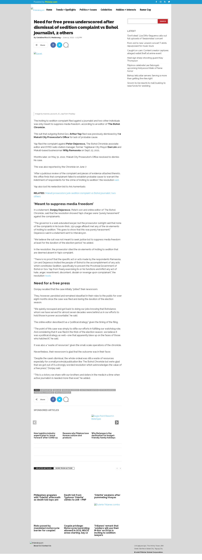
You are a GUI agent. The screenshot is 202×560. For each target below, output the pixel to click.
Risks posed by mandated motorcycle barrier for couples (47, 528)
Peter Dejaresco (107, 390)
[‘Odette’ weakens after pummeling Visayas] (108, 482)
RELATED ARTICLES (43, 468)
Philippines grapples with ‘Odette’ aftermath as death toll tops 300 (47, 497)
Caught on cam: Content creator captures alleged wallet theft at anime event (147, 52)
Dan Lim (57, 390)
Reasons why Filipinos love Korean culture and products (76, 435)
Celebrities (106, 9)
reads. (48, 275)
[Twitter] (169, 2)
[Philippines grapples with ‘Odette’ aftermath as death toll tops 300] (47, 482)
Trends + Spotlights (66, 9)
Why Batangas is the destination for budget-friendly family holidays (103, 435)
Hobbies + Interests (126, 9)
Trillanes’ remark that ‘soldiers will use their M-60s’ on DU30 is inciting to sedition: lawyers (106, 530)
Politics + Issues (88, 9)
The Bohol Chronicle (44, 392)
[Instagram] (160, 2)
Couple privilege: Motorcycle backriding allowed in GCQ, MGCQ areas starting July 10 (76, 529)
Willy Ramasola (63, 392)
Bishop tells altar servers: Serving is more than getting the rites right (147, 77)
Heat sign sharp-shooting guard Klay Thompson (145, 59)
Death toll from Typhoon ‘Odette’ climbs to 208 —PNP (75, 497)
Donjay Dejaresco (70, 390)
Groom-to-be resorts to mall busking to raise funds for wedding (146, 84)
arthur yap (46, 390)
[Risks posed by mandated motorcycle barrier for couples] (47, 513)
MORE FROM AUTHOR (64, 468)
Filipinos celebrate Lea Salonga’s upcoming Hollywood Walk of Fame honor (144, 68)
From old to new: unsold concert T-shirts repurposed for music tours (147, 44)
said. (117, 180)
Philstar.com (51, 2)
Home (49, 9)
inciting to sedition (89, 390)
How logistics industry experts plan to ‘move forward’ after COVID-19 (46, 435)
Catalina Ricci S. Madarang (48, 37)
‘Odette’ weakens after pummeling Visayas (107, 496)
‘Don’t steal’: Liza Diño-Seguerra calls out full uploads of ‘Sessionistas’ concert (147, 37)
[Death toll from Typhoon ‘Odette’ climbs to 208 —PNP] (78, 482)
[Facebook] (156, 2)
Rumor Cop (145, 9)
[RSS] (165, 2)
